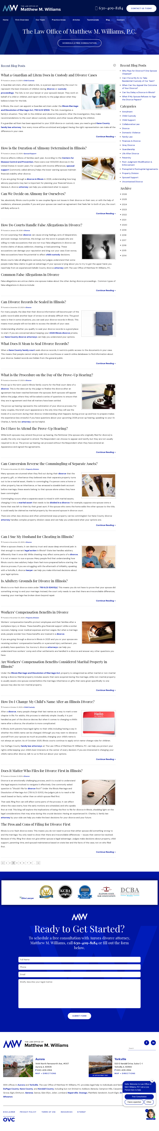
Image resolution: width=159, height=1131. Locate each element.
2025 (123, 199)
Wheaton (8, 1096)
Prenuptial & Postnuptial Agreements (140, 169)
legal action (31, 550)
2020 (123, 224)
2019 (123, 230)
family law (26, 746)
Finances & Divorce (131, 141)
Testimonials (93, 20)
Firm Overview (22, 20)
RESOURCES (67, 1112)
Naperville (73, 1092)
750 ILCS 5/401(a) (48, 587)
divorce (51, 89)
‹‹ (2, 863)
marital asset (25, 502)
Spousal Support (30, 154)
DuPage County (11, 1088)
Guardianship (128, 149)
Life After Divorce (130, 153)
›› (38, 863)
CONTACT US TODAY (141, 8)
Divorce (27, 230)
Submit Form (79, 1016)
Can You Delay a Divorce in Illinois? (138, 92)
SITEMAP (81, 1112)
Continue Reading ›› (106, 136)
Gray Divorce (128, 145)
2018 (123, 235)
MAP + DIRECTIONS (45, 1073)
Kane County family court (22, 350)
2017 (123, 240)
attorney (16, 127)
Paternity (126, 157)
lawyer (29, 570)
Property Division (32, 469)
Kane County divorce (15, 337)
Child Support (129, 120)
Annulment (127, 111)
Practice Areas (59, 20)
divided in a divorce (60, 502)
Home (5, 20)
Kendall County (46, 1088)
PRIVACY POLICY (28, 1112)
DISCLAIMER (9, 1112)
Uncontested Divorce (132, 181)
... (34, 863)
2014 (123, 255)
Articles (76, 20)
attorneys (32, 337)
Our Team (40, 20)
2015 (123, 250)
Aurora (21, 1084)
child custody (53, 254)
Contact (121, 20)
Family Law (127, 136)
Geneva (29, 1092)
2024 (123, 204)
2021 (123, 219)
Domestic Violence (131, 132)
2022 (123, 214)
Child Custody (29, 81)
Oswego (83, 1092)
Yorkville (34, 1084)
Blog (108, 20)
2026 (123, 194)
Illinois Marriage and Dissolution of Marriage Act (35, 673)
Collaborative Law (131, 124)
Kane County (26, 1088)
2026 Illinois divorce (59, 333)
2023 (123, 209)
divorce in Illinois (35, 179)
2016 (123, 245)
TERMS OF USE (49, 1112)
